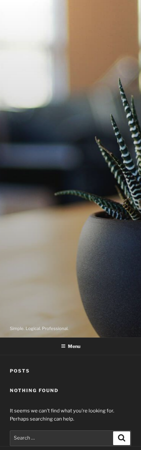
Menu (74, 346)
